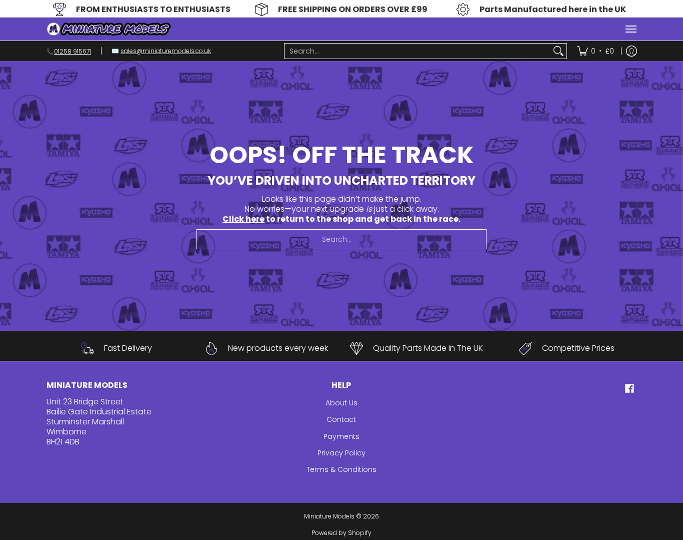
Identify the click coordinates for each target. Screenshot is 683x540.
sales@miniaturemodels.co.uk (165, 51)
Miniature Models (329, 516)
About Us (342, 403)
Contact (341, 419)
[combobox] (417, 51)
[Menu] (630, 29)
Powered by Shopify (342, 532)
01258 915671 (72, 51)
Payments (342, 436)
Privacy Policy (342, 453)
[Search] (558, 51)
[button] (629, 388)
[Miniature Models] (109, 29)
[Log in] (632, 51)
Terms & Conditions (341, 469)
